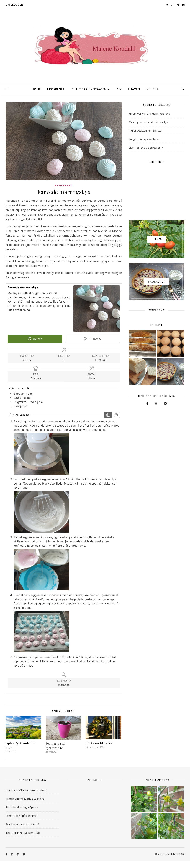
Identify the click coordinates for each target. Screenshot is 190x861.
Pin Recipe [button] (94, 338)
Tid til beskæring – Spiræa (145, 130)
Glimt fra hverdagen (88, 89)
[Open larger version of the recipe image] (96, 308)
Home (36, 89)
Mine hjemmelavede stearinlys (148, 122)
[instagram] (172, 4)
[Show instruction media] (108, 415)
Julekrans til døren (99, 743)
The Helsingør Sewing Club (23, 832)
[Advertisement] (156, 190)
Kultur (152, 89)
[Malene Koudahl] (95, 46)
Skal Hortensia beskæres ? (146, 147)
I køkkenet (56, 89)
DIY (118, 89)
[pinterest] (178, 4)
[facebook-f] (167, 4)
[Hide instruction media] (116, 415)
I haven (134, 89)
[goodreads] (183, 4)
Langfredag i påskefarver (145, 139)
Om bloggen (14, 4)
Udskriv (37, 338)
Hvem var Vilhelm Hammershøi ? (149, 113)
